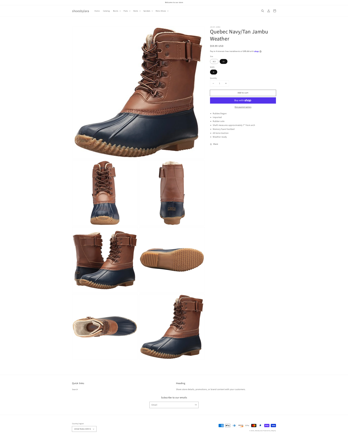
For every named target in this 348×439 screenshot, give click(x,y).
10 (224, 61)
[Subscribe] (195, 405)
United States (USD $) (82, 429)
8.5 (214, 61)
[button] (116, 11)
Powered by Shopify (269, 431)
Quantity (213, 78)
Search (75, 389)
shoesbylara (259, 431)
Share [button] (215, 144)
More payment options (243, 107)
